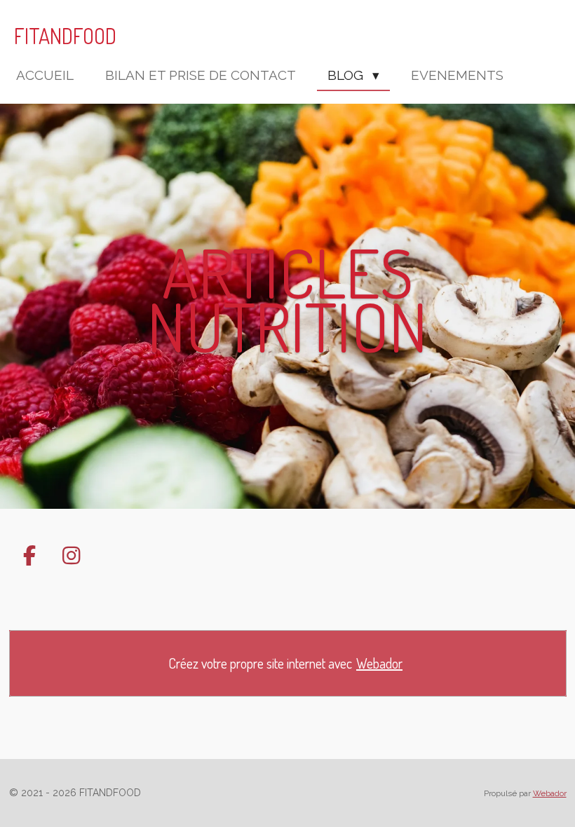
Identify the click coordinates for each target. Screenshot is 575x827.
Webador (379, 663)
